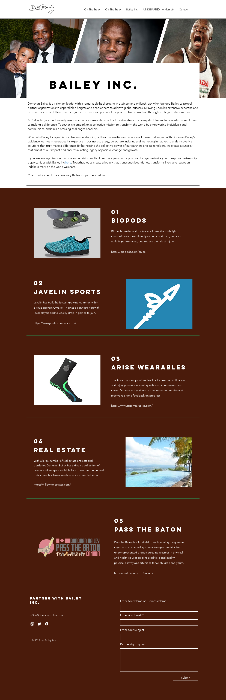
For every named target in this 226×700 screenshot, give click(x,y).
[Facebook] (46, 624)
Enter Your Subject (132, 629)
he (67, 162)
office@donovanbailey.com (46, 615)
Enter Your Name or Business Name (143, 601)
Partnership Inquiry (132, 644)
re (70, 162)
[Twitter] (39, 624)
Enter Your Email (131, 615)
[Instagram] (32, 624)
